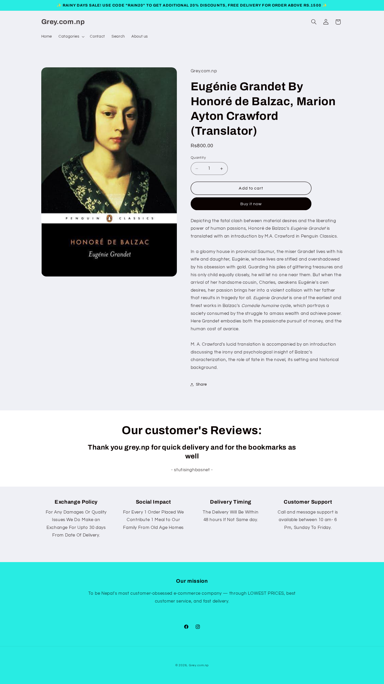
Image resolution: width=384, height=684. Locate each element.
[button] (71, 36)
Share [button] (201, 384)
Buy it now (251, 204)
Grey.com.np (199, 665)
